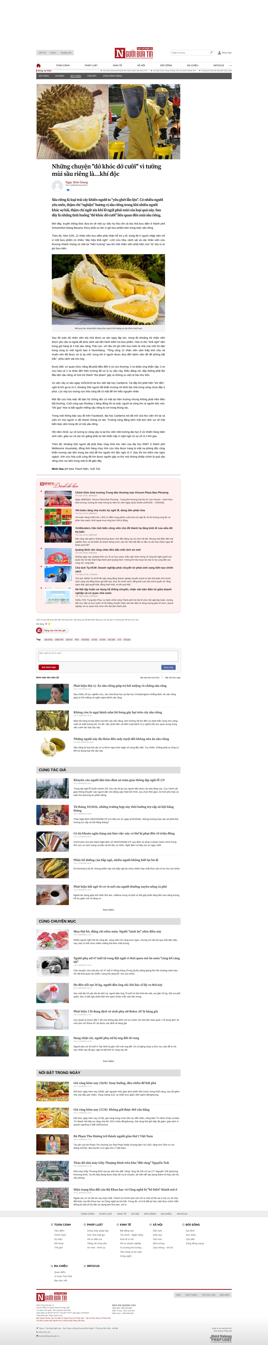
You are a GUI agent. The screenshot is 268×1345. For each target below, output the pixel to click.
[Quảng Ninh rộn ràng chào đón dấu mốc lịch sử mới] (59, 556)
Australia (85, 639)
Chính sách (60, 1235)
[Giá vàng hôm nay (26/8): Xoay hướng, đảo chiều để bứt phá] (52, 1091)
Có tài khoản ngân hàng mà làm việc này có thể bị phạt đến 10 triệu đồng (124, 833)
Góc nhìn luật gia (96, 1235)
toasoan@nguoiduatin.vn (49, 1336)
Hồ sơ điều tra (94, 1239)
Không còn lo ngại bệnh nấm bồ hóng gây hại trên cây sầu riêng (118, 712)
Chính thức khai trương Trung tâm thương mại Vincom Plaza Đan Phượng (121, 492)
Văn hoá (157, 1239)
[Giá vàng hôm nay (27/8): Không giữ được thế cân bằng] (52, 1118)
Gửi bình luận (49, 667)
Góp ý (53, 52)
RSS (178, 1295)
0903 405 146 (44, 1332)
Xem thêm (108, 910)
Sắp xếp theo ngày (173, 678)
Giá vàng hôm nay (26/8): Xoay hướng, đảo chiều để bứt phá (115, 1083)
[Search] (211, 53)
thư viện (111, 639)
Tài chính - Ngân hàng (131, 1235)
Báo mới (224, 1295)
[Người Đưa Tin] (93, 1296)
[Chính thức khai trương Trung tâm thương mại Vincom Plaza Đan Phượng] (59, 499)
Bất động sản (127, 1230)
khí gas (127, 639)
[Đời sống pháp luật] (199, 1339)
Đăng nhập (168, 667)
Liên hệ (42, 52)
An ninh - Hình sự (96, 1247)
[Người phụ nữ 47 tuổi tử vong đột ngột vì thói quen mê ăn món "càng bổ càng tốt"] (52, 966)
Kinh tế (117, 65)
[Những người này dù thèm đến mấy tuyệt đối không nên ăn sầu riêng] (52, 747)
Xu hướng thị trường (130, 1247)
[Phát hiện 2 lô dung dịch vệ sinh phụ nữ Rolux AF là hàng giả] (52, 1019)
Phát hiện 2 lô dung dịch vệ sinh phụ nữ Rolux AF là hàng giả (116, 1011)
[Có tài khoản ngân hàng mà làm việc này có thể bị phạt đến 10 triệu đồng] (52, 841)
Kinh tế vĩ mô (127, 1239)
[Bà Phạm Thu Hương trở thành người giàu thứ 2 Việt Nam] (52, 1144)
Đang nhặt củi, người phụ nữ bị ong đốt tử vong (106, 1038)
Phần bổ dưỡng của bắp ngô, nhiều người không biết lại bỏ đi (116, 860)
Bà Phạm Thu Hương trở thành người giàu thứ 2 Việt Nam (113, 1136)
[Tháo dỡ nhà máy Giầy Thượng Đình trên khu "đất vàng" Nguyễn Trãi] (52, 1171)
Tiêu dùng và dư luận (131, 1252)
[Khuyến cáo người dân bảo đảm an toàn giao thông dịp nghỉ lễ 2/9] (52, 788)
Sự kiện (58, 1239)
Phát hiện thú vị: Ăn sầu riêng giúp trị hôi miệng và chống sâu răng (120, 685)
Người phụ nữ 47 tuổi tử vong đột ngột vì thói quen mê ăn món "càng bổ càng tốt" (127, 960)
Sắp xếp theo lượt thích (149, 678)
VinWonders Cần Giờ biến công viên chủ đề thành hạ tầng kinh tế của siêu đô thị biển (123, 530)
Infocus (219, 65)
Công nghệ (125, 1256)
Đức (77, 639)
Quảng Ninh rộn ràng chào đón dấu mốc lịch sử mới (108, 549)
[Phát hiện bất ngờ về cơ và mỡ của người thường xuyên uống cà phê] (52, 895)
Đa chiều (192, 65)
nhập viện (59, 639)
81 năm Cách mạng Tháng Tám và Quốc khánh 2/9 (148, 71)
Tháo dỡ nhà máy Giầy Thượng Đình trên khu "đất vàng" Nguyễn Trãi (121, 1163)
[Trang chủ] (134, 52)
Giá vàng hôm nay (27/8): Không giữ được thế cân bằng (112, 1109)
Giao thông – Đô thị (163, 1247)
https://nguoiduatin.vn (45, 1305)
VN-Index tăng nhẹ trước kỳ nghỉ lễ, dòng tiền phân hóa (110, 510)
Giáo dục (157, 1235)
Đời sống (166, 65)
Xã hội (141, 65)
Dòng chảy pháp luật (98, 1230)
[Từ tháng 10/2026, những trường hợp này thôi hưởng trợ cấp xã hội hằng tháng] (52, 815)
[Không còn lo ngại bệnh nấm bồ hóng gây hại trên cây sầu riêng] (52, 720)
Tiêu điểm (59, 1230)
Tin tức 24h (208, 1295)
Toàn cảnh (63, 65)
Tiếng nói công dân (97, 1243)
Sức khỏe (75, 76)
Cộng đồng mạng (112, 76)
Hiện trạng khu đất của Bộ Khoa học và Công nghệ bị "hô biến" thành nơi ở (125, 1189)
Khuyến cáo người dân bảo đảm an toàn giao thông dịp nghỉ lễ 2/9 (119, 780)
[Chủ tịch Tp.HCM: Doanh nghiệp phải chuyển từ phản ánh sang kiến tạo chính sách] (59, 574)
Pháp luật (91, 65)
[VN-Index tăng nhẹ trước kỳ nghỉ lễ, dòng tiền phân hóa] (59, 517)
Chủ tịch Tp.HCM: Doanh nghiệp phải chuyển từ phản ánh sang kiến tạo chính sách (124, 569)
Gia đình (59, 76)
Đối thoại (58, 1243)
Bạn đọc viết (60, 1280)
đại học (69, 639)
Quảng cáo (66, 52)
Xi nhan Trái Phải (63, 1276)
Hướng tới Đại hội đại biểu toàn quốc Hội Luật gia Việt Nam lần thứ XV (204, 71)
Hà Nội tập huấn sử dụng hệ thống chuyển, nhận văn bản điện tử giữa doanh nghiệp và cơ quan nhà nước (123, 591)
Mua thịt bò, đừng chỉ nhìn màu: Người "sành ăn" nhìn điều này (117, 931)
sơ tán (94, 639)
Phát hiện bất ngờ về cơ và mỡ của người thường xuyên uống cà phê (120, 886)
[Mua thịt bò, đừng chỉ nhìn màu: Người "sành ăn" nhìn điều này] (52, 940)
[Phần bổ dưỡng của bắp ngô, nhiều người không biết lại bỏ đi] (52, 868)
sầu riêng (48, 639)
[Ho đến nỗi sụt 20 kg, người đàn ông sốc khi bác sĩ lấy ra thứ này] (52, 993)
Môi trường (158, 1243)
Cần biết (92, 76)
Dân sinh (157, 1230)
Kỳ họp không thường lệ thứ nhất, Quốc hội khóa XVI (99, 71)
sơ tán (102, 639)
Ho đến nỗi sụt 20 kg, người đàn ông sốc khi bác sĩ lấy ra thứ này (118, 985)
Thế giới (58, 1247)
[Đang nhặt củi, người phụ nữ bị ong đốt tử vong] (52, 1046)
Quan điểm (60, 1272)
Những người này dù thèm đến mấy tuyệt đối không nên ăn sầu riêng (121, 739)
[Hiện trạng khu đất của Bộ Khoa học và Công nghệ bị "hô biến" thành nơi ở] (52, 1198)
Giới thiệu (191, 1295)
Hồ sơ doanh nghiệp (130, 1243)
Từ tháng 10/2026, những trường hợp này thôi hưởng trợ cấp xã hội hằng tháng (124, 808)
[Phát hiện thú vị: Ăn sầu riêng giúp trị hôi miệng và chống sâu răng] (52, 694)
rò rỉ (119, 639)
